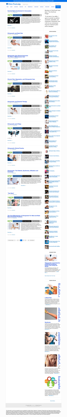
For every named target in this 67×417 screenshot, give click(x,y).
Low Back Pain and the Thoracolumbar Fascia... (53, 81)
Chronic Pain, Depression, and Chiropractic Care (21, 79)
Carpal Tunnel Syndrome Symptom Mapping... (53, 121)
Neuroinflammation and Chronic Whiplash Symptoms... (54, 126)
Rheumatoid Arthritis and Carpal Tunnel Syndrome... (54, 196)
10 (21, 240)
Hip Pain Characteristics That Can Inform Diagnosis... (54, 242)
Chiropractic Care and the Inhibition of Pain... (54, 61)
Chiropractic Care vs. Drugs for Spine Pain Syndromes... (53, 221)
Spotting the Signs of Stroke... (54, 150)
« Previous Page (10, 240)
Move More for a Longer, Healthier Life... (53, 237)
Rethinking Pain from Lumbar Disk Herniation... (54, 101)
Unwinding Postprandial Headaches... (53, 186)
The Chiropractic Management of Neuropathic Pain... (54, 131)
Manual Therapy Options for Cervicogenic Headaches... (54, 96)
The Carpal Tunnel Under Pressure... (53, 51)
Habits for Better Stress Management (59, 382)
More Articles (52, 400)
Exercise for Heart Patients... (54, 155)
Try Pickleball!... (52, 170)
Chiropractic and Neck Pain (15, 33)
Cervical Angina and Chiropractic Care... (53, 141)
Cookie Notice (37, 406)
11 (23, 240)
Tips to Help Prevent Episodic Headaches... (54, 136)
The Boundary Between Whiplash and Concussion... (54, 41)
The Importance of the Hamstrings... (53, 206)
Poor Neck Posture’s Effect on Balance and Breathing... (54, 91)
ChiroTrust (13, 4)
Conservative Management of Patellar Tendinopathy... (54, 176)
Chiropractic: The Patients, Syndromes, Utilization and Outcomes (23, 171)
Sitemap (28, 406)
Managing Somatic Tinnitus (59, 359)
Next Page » (32, 240)
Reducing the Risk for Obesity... (53, 71)
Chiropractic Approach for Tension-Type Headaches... (54, 227)
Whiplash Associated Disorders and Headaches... (54, 56)
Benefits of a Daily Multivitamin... (52, 86)
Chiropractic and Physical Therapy (17, 101)
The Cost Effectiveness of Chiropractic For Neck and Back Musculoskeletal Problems (24, 216)
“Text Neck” (11, 193)
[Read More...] (48, 304)
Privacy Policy (33, 406)
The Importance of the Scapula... (53, 36)
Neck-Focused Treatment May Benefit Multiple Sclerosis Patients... (54, 181)
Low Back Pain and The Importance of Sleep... (53, 146)
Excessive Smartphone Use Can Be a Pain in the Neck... (54, 191)
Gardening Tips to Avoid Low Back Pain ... (54, 166)
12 (25, 240)
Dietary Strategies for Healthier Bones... (54, 111)
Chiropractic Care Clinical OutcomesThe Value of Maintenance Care (18, 56)
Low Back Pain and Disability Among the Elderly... (54, 161)
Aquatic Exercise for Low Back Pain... (54, 106)
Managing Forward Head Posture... (53, 66)
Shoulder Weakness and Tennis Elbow (59, 338)
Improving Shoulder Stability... (54, 246)
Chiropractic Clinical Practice (16, 148)
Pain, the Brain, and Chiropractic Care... (52, 46)
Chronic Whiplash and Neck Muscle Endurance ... (54, 211)
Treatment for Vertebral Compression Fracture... (53, 232)
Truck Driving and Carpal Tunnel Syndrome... (53, 76)
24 (28, 240)
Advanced (13, 27)
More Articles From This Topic (50, 275)
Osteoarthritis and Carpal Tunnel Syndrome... (53, 116)
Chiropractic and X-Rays (14, 124)
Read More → (10, 25)
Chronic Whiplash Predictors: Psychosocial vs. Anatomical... (54, 201)
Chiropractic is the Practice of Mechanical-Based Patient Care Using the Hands (52, 264)
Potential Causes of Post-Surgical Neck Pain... (53, 216)
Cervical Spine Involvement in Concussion (19, 11)
